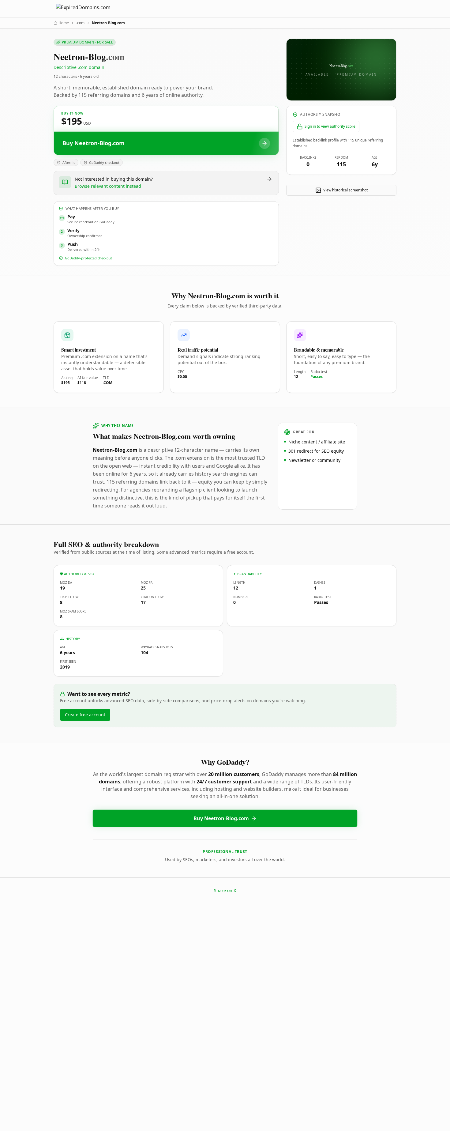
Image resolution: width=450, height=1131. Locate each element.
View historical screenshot (345, 190)
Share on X (225, 890)
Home (63, 23)
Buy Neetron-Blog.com (221, 818)
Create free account (85, 715)
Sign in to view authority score (330, 126)
